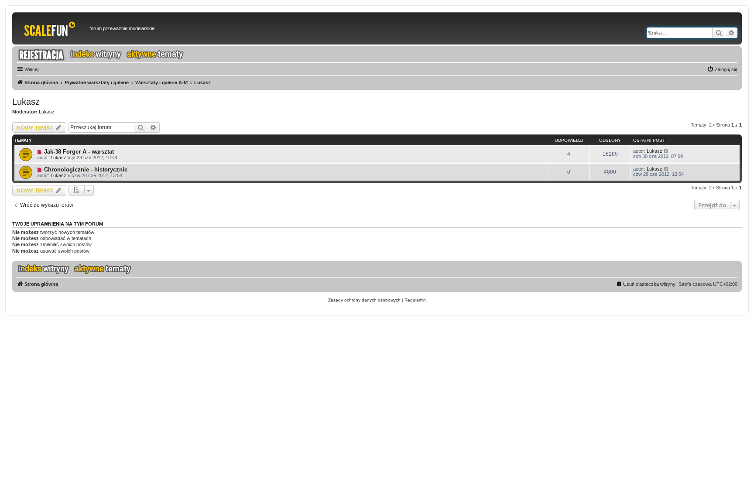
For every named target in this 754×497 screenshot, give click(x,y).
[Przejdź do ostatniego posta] (666, 151)
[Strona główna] (51, 28)
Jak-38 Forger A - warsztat (79, 151)
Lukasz (26, 101)
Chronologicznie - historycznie (85, 169)
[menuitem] (722, 69)
